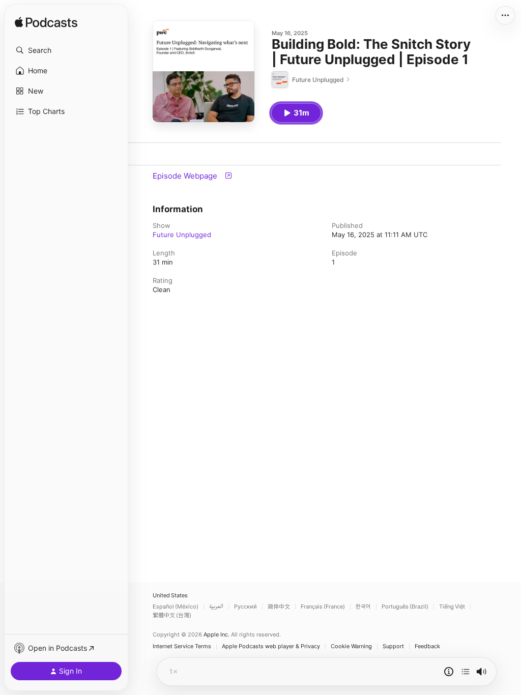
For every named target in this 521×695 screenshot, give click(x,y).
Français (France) (323, 607)
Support (393, 646)
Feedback (427, 646)
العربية (216, 607)
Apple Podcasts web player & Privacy (271, 646)
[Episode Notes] (449, 671)
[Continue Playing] (465, 671)
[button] (66, 50)
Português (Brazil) (405, 607)
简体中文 (279, 607)
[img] (46, 23)
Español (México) (175, 607)
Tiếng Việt (452, 607)
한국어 (363, 607)
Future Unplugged (182, 234)
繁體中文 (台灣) (172, 615)
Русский (245, 607)
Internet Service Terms (182, 646)
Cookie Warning (351, 646)
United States (170, 595)
